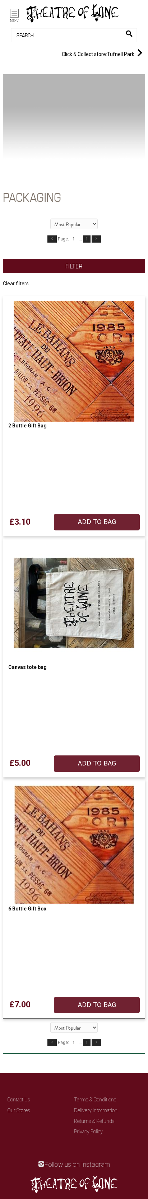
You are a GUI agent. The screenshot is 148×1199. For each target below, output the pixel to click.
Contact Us (18, 1099)
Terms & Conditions (95, 1099)
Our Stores (18, 1110)
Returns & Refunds (94, 1121)
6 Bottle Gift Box (27, 909)
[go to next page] (96, 239)
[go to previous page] (52, 239)
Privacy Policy (88, 1131)
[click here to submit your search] (129, 33)
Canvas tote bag (27, 667)
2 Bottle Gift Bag (27, 425)
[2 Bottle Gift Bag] (74, 361)
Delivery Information (95, 1110)
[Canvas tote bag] (74, 603)
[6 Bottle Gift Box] (74, 844)
